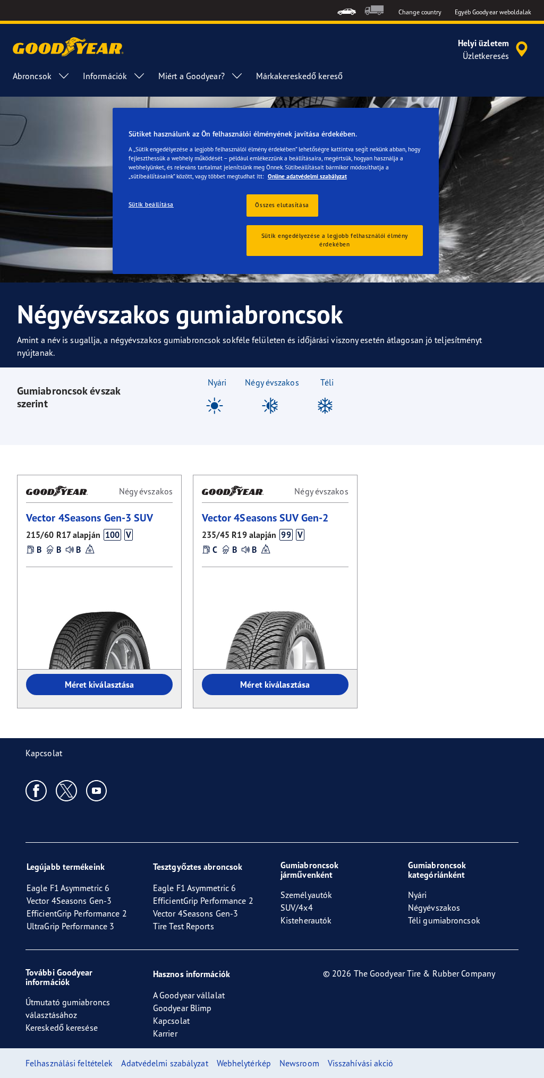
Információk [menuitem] (105, 76)
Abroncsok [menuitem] (32, 76)
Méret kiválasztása (99, 684)
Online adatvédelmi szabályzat (307, 176)
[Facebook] (36, 790)
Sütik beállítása (151, 204)
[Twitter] (67, 790)
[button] (112, 534)
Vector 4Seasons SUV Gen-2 (265, 517)
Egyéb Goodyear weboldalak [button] (493, 12)
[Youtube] (97, 790)
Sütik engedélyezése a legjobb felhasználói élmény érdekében (334, 240)
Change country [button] (419, 12)
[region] (276, 191)
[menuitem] (346, 10)
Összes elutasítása (282, 205)
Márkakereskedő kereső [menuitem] (299, 76)
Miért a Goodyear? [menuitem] (191, 76)
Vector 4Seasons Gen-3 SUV (90, 517)
